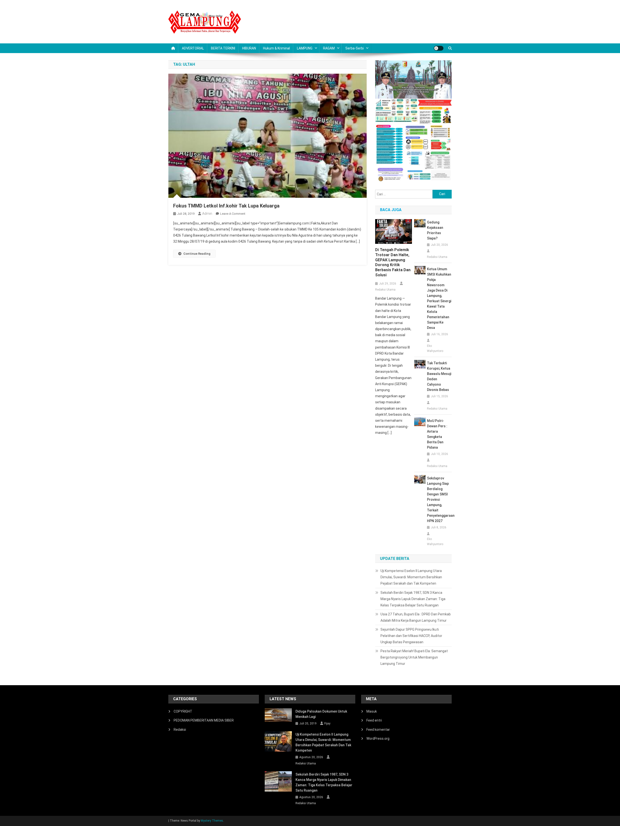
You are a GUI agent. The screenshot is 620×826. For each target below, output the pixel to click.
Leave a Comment (232, 213)
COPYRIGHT (183, 711)
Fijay (327, 723)
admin (207, 213)
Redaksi (180, 729)
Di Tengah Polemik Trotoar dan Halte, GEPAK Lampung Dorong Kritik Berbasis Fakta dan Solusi (393, 262)
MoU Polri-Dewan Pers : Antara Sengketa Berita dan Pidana (437, 434)
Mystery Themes (212, 820)
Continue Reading (196, 253)
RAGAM (329, 48)
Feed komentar (378, 729)
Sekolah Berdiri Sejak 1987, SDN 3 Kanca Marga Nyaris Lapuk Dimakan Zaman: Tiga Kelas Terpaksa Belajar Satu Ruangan (412, 599)
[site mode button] (438, 48)
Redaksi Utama (385, 289)
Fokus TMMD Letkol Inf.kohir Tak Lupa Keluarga (226, 206)
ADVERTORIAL (193, 48)
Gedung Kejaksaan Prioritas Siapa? (435, 230)
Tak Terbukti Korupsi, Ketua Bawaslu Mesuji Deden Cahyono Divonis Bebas (439, 376)
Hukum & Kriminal (276, 48)
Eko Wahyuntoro (435, 348)
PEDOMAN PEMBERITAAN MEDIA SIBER (204, 720)
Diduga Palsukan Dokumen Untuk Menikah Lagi (321, 714)
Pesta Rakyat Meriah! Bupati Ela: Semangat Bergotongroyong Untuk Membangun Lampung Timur (414, 657)
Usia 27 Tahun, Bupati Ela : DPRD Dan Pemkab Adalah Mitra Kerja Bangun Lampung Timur (415, 617)
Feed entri (374, 720)
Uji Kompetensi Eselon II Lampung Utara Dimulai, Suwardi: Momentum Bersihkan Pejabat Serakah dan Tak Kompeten (411, 577)
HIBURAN (249, 48)
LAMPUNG (304, 48)
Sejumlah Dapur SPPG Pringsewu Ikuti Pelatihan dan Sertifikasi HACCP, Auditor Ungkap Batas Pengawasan (411, 635)
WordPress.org (377, 738)
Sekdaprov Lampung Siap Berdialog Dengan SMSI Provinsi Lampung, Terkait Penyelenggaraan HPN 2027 (439, 499)
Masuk (371, 711)
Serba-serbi (354, 48)
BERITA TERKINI (223, 48)
